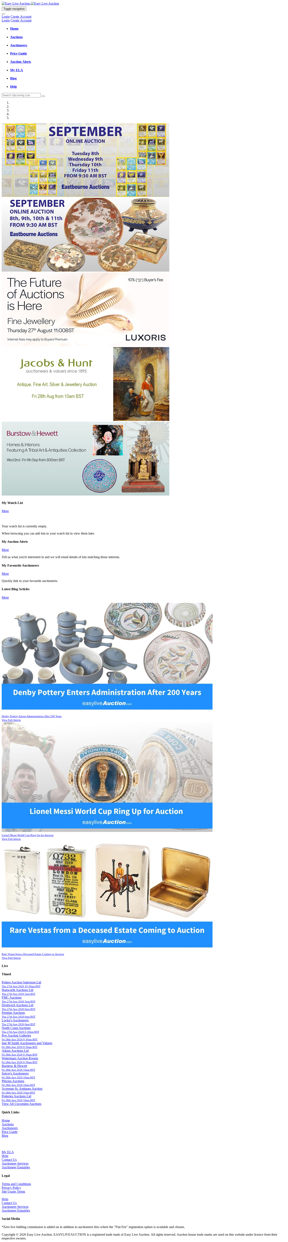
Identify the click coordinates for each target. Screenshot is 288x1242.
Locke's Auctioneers (15, 1020)
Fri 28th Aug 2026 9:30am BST (20, 1039)
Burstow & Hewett (14, 1066)
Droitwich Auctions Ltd (17, 1005)
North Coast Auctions (16, 1028)
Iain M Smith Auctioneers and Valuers (27, 1043)
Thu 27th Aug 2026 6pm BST (18, 1009)
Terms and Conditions (16, 1184)
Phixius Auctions (13, 1081)
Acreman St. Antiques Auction (22, 1088)
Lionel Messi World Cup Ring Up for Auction (28, 835)
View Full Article (11, 720)
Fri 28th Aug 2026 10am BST (18, 1069)
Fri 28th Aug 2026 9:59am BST (20, 1062)
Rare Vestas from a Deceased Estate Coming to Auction (33, 954)
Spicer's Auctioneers (15, 1073)
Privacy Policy (11, 1187)
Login (6, 16)
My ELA (8, 1152)
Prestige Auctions (13, 1012)
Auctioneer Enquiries (16, 1167)
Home (6, 1120)
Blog (5, 1135)
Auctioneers (10, 1128)
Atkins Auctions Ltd (15, 1050)
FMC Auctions (12, 997)
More (5, 511)
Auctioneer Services (15, 1163)
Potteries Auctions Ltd (16, 1096)
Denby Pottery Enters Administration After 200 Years (32, 716)
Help (5, 1156)
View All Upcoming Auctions (21, 1104)
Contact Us (9, 1159)
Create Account (21, 16)
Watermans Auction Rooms (20, 1058)
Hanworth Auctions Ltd (17, 990)
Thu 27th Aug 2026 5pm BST (18, 993)
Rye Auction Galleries (16, 1035)
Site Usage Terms (13, 1191)
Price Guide (9, 1132)
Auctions (8, 1124)
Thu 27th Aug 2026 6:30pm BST (20, 1031)
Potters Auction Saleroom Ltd (21, 982)
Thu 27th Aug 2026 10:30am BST (21, 986)
